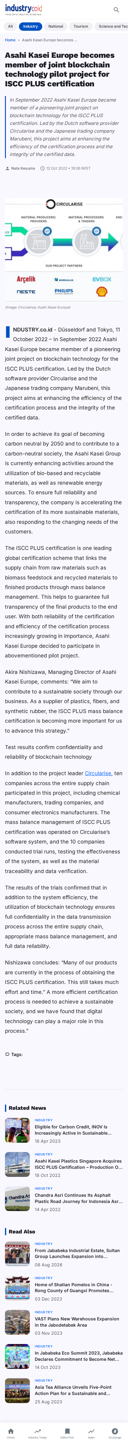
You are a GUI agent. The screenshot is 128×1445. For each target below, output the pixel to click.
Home (10, 40)
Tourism (81, 26)
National (55, 26)
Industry (30, 26)
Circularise (98, 773)
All (10, 26)
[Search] (116, 10)
